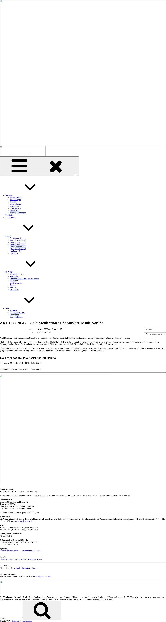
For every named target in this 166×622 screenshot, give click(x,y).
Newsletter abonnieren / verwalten (13, 559)
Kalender (8, 195)
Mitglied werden (16, 283)
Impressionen (10, 217)
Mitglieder (14, 281)
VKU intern (14, 289)
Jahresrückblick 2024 (18, 242)
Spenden (13, 285)
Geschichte (14, 253)
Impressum (14, 310)
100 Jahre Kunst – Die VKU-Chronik (24, 279)
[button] (155, 334)
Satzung (13, 287)
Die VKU (9, 272)
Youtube (34, 568)
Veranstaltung (44, 332)
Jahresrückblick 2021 (18, 249)
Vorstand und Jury (17, 274)
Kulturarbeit (14, 276)
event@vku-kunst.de (43, 576)
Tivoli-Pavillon (15, 208)
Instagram (26, 568)
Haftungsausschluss (17, 313)
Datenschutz (14, 315)
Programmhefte (16, 238)
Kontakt (8, 308)
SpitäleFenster (15, 206)
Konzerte (13, 202)
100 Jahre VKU (16, 251)
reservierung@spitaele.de (22, 521)
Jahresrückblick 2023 (18, 245)
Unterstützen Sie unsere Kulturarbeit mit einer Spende (20, 551)
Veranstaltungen (16, 204)
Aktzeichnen (14, 211)
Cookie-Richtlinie (16, 317)
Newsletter (9, 215)
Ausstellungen (15, 200)
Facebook (16, 568)
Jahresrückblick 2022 (18, 247)
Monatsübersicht (16, 197)
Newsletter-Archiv (35, 559)
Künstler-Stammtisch (18, 213)
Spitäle (7, 236)
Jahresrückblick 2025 (18, 240)
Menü (76, 174)
